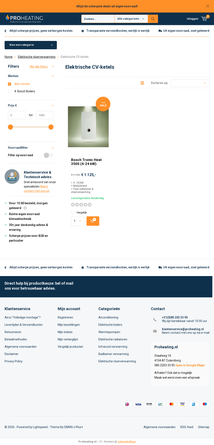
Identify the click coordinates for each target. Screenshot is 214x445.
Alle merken (22, 84)
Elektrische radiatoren (112, 339)
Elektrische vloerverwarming (36, 56)
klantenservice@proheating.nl (183, 329)
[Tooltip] (25, 208)
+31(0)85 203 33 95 (175, 317)
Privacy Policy (14, 361)
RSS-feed (186, 427)
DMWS (68, 427)
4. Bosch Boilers (24, 91)
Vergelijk (81, 212)
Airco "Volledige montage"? (23, 317)
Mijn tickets (65, 332)
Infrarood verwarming (112, 346)
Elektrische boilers (110, 324)
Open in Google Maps (190, 365)
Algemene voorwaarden (21, 346)
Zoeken (153, 19)
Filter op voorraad (20, 155)
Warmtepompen (109, 332)
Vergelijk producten (70, 346)
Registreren (65, 317)
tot (29, 115)
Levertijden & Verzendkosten (24, 324)
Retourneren (13, 332)
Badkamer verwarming (113, 354)
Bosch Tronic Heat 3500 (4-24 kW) (86, 162)
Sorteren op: (159, 83)
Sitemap (203, 427)
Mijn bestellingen (69, 324)
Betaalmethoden (16, 339)
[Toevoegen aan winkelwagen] (93, 221)
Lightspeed (40, 427)
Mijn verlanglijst (68, 339)
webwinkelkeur (127, 441)
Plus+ (79, 427)
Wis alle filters (39, 66)
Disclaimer (11, 354)
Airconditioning (108, 317)
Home (9, 56)
